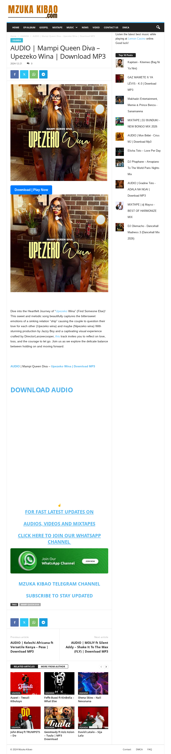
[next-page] (106, 666)
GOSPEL (43, 27)
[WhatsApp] (34, 74)
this (57, 336)
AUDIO (15, 366)
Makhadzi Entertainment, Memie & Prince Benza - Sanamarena (143, 105)
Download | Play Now (31, 190)
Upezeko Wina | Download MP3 (73, 366)
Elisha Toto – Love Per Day (144, 150)
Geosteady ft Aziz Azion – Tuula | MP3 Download (59, 735)
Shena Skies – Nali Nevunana (89, 699)
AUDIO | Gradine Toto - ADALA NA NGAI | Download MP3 (142, 189)
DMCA (125, 27)
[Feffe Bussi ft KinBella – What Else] (59, 683)
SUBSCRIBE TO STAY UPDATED (59, 595)
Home (13, 36)
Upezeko (61, 311)
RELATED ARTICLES (24, 666)
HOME (15, 27)
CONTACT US (111, 27)
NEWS (85, 27)
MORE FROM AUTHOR (53, 666)
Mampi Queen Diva (30, 604)
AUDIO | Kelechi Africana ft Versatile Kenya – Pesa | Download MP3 (31, 647)
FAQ (149, 749)
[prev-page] (101, 666)
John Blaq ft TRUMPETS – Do (25, 733)
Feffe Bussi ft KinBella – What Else (59, 699)
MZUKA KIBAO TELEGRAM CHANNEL (59, 584)
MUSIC (70, 27)
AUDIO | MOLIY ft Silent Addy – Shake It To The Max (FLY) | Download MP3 (87, 647)
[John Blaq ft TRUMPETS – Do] (25, 718)
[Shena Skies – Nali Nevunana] (93, 683)
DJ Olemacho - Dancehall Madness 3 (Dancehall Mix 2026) (144, 232)
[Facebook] (14, 74)
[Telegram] (43, 74)
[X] (24, 74)
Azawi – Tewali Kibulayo (19, 699)
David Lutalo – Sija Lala (90, 733)
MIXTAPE (57, 27)
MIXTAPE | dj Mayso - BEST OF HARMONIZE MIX (142, 211)
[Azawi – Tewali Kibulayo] (25, 683)
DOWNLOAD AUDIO (41, 389)
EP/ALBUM (29, 27)
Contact (127, 749)
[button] (158, 27)
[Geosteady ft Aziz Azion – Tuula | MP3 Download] (59, 718)
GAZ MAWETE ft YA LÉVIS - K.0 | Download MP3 (142, 83)
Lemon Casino (136, 38)
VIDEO (96, 27)
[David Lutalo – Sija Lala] (93, 718)
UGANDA (24, 36)
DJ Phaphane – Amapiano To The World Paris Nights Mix (143, 168)
